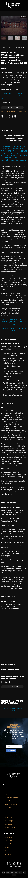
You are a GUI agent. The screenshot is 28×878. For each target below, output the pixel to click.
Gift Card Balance (10, 827)
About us (7, 787)
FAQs (6, 794)
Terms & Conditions (10, 804)
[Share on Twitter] (9, 116)
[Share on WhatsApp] (2, 116)
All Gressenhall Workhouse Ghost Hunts (13, 111)
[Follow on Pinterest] (20, 863)
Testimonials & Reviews (11, 797)
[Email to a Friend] (12, 116)
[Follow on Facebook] (7, 863)
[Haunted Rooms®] (14, 5)
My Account (8, 817)
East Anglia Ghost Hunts (17, 47)
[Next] (26, 40)
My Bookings (8, 821)
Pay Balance (8, 824)
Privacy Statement (10, 801)
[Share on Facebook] (6, 116)
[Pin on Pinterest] (15, 116)
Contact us (7, 791)
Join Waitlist (12, 107)
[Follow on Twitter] (14, 863)
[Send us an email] (17, 863)
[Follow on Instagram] (10, 863)
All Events (4, 47)
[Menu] (2, 5)
